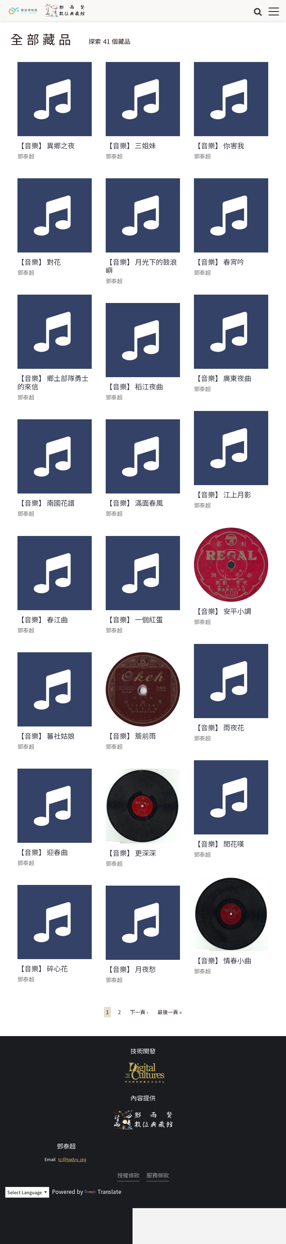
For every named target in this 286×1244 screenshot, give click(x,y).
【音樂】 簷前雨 (131, 736)
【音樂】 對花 (39, 262)
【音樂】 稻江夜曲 (134, 386)
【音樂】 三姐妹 (131, 145)
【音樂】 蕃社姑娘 (46, 736)
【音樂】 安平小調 (222, 611)
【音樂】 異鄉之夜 (46, 145)
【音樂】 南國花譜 (46, 503)
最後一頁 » (169, 1012)
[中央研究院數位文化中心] (143, 1071)
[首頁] (65, 10)
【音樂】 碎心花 (42, 968)
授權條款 (128, 1175)
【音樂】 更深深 (131, 853)
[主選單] (274, 11)
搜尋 (257, 11)
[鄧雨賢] (143, 1118)
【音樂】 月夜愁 (131, 969)
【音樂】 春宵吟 (219, 262)
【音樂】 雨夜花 (219, 727)
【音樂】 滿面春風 (134, 503)
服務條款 (157, 1175)
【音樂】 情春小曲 (222, 960)
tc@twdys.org (72, 1159)
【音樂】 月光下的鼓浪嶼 (141, 266)
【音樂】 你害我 (219, 145)
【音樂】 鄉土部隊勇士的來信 (53, 382)
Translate (109, 1191)
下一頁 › (139, 1012)
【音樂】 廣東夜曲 (222, 378)
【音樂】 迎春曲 (42, 852)
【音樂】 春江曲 (42, 619)
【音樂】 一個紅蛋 (134, 619)
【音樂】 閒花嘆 (219, 844)
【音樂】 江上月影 (222, 494)
